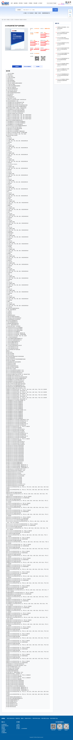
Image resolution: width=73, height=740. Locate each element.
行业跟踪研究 (4, 732)
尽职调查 (3, 731)
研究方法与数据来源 (27, 66)
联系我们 (18, 727)
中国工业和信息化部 (10, 718)
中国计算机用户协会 (54, 718)
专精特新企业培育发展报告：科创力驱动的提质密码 (63, 28)
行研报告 (30, 3)
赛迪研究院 (18, 718)
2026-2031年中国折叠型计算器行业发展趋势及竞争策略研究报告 (63, 64)
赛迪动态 (18, 725)
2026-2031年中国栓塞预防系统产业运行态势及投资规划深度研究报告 (63, 75)
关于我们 (40, 3)
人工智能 (25, 13)
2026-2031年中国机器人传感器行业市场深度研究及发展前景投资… (63, 80)
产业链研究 (3, 729)
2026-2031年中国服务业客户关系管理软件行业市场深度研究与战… (63, 69)
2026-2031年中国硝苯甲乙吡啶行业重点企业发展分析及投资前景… (63, 33)
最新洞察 (16, 3)
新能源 (36, 13)
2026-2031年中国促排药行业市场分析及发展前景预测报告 (63, 43)
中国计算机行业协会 (45, 718)
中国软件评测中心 (28, 718)
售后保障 (37, 66)
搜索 (56, 9)
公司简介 (18, 724)
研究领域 (21, 3)
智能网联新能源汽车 (46, 13)
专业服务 (25, 3)
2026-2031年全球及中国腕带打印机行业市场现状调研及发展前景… (63, 54)
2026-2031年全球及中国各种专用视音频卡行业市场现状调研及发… (63, 49)
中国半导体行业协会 (36, 718)
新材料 (39, 13)
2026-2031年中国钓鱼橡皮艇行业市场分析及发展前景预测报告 (63, 59)
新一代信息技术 (31, 13)
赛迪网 (22, 718)
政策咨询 (3, 727)
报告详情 (16, 66)
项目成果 (35, 3)
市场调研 (3, 728)
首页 (12, 3)
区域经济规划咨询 (4, 725)
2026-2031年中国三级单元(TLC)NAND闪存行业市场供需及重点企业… (63, 38)
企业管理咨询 (4, 724)
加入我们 (18, 728)
